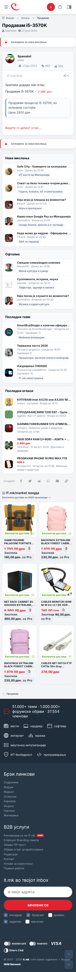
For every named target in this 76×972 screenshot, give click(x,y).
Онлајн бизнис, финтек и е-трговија (41, 224)
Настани (9, 810)
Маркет (9, 791)
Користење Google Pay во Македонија (44, 216)
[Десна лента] (69, 7)
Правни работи (14, 868)
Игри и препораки (30, 208)
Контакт (9, 859)
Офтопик (12, 254)
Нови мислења (17, 158)
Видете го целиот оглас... (23, 128)
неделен (15, 921)
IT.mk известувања (31, 378)
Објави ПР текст (15, 844)
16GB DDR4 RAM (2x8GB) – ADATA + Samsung (44, 439)
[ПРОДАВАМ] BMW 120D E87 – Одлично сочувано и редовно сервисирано (44, 412)
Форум (8, 787)
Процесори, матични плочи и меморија (44, 357)
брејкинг (38, 915)
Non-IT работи (36, 415)
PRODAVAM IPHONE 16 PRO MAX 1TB (42, 458)
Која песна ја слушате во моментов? (43, 296)
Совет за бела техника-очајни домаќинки (44, 183)
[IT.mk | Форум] (15, 7)
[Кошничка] (60, 7)
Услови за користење (18, 863)
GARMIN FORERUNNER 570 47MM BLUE (44, 424)
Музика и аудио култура (34, 304)
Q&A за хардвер (29, 241)
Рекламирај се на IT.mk (23, 835)
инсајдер (15, 915)
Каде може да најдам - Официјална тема (44, 233)
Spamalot (10, 30)
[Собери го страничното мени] (6, 7)
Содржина (11, 782)
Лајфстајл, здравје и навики (36, 287)
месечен (37, 921)
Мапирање (11, 815)
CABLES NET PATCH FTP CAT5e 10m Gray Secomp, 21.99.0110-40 (56, 666)
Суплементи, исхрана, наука (37, 279)
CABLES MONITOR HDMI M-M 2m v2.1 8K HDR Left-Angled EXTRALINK (56, 605)
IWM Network (12, 964)
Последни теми (17, 317)
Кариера (9, 801)
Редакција (10, 854)
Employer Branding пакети (21, 840)
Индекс (9, 806)
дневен (59, 915)
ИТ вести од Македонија (34, 174)
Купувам (32, 403)
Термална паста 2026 (32, 345)
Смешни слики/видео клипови (38, 262)
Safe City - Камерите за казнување (42, 166)
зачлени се (38, 905)
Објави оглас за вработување (23, 849)
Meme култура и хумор (33, 271)
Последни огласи (19, 391)
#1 (67, 75)
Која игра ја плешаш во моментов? (41, 199)
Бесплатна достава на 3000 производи (25, 497)
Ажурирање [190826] (32, 366)
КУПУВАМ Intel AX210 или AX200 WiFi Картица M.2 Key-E (44, 399)
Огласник (10, 796)
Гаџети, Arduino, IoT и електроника (40, 191)
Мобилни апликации (31, 337)
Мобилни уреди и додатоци (45, 427)
